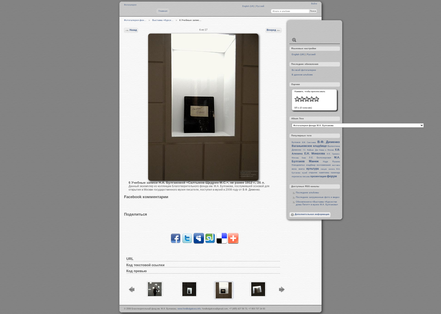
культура (312, 168)
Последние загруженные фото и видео (317, 197)
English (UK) (248, 6)
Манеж (314, 161)
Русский (260, 6)
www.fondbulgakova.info (189, 309)
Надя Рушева (331, 161)
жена (294, 169)
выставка (336, 165)
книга (302, 169)
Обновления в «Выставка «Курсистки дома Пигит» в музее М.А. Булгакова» (317, 203)
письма (306, 176)
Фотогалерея (130, 5)
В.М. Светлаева (309, 142)
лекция (324, 169)
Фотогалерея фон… (135, 20)
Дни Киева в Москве (324, 150)
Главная (162, 11)
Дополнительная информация (312, 214)
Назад (133, 30)
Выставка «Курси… (162, 20)
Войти (314, 4)
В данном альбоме (302, 74)
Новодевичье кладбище (304, 165)
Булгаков (296, 142)
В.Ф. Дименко (328, 142)
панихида (335, 172)
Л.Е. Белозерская (320, 157)
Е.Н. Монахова (314, 153)
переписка (297, 176)
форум (332, 176)
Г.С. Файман (308, 150)
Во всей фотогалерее (304, 70)
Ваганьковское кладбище (309, 146)
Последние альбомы (307, 192)
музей (304, 173)
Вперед (271, 30)
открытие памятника (319, 172)
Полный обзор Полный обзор (294, 40)
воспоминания (324, 165)
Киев (304, 158)
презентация (318, 176)
